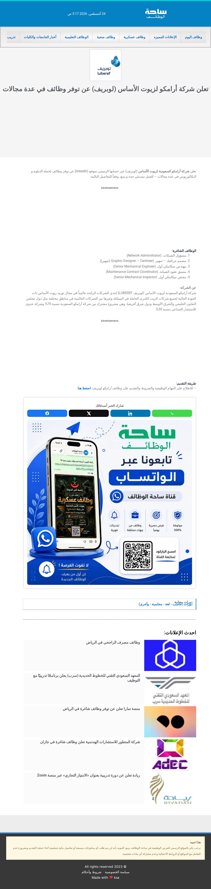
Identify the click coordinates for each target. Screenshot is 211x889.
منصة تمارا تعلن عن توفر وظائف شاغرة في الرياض (101, 708)
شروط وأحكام (91, 872)
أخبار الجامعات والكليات (40, 37)
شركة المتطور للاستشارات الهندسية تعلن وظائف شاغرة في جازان (90, 742)
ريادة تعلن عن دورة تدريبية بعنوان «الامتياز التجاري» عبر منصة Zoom (88, 775)
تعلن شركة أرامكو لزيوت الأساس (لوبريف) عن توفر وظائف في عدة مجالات (106, 89)
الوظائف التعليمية (76, 37)
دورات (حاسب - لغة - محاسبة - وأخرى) (165, 604)
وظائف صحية (106, 37)
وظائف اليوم (193, 37)
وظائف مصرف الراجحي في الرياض (113, 642)
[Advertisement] (105, 126)
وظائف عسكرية (134, 37)
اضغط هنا (84, 388)
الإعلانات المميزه (165, 37)
